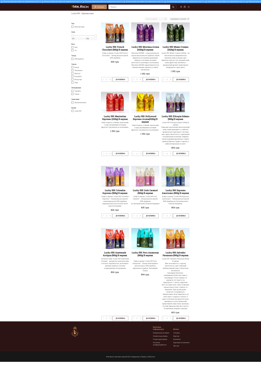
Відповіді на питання (181, 342)
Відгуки (176, 336)
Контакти (177, 339)
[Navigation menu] (189, 7)
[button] (181, 7)
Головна (176, 333)
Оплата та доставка (160, 336)
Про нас (176, 346)
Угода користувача (160, 339)
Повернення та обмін (161, 333)
